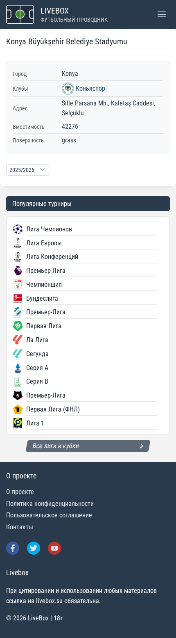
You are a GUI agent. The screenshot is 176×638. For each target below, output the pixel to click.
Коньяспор (90, 88)
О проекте (20, 492)
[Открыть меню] (161, 14)
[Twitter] (33, 548)
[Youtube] (54, 548)
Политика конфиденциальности (50, 504)
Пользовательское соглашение (49, 515)
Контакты (19, 527)
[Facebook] (12, 548)
